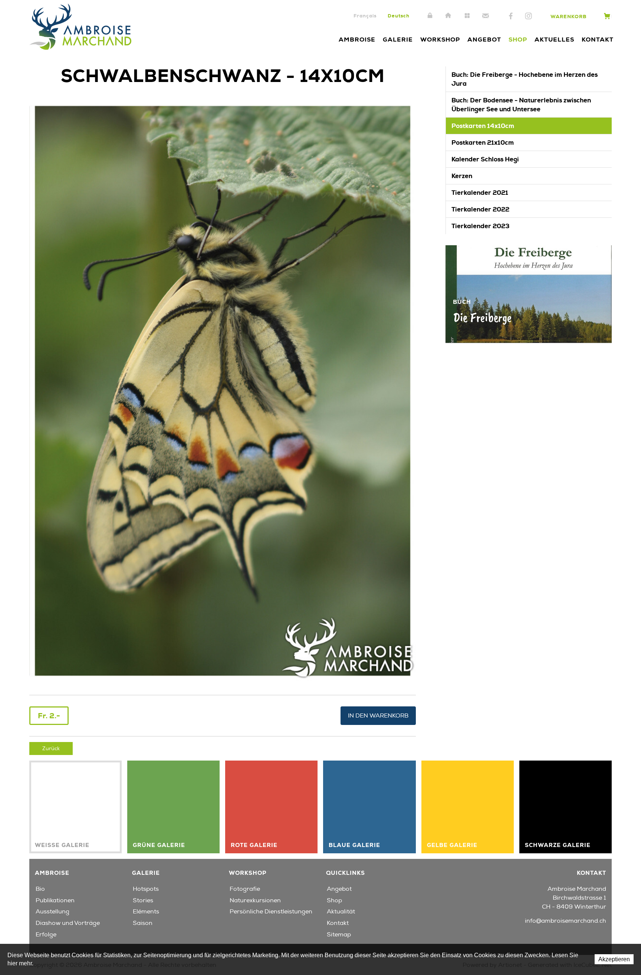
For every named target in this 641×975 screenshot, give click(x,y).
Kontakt (485, 16)
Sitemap (467, 16)
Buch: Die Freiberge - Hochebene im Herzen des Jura (524, 79)
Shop (518, 39)
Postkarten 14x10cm (482, 126)
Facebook (511, 16)
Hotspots (146, 889)
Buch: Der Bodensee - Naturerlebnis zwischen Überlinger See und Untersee (521, 104)
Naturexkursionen (255, 900)
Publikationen (55, 900)
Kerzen (461, 176)
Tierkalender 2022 (480, 209)
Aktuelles (554, 39)
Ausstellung (52, 911)
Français (365, 16)
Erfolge (46, 934)
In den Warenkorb (378, 715)
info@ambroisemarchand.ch (565, 921)
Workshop (440, 39)
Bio (40, 889)
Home (448, 16)
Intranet (430, 16)
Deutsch (399, 16)
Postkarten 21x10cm (482, 142)
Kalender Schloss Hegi (485, 159)
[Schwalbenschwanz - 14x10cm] (222, 390)
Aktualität (341, 911)
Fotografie (245, 889)
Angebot (484, 39)
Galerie (398, 39)
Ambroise (357, 39)
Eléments (146, 911)
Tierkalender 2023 (480, 226)
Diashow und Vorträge (68, 923)
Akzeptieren (614, 959)
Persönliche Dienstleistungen (271, 911)
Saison (142, 923)
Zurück (51, 748)
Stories (143, 900)
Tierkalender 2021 (479, 192)
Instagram (528, 16)
